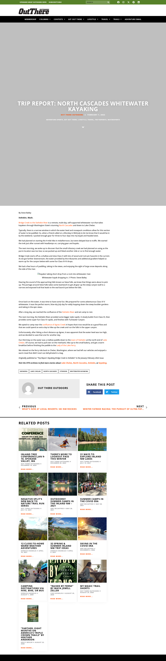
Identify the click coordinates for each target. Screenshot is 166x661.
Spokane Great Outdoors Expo (33, 2)
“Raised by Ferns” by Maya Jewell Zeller (61, 588)
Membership (30, 19)
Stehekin (91, 363)
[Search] (108, 2)
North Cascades (66, 225)
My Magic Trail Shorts (90, 587)
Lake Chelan (66, 363)
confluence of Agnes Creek (53, 324)
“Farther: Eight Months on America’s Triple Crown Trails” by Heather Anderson (32, 634)
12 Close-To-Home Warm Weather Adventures (32, 546)
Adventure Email (133, 19)
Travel (104, 19)
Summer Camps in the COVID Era (91, 500)
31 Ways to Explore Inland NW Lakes (90, 456)
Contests (58, 19)
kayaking (103, 363)
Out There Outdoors (72, 115)
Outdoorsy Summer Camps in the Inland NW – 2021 (62, 502)
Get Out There (75, 19)
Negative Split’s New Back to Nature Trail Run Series (32, 502)
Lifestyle (91, 19)
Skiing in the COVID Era (88, 544)
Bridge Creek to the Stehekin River (33, 222)
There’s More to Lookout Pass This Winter (61, 456)
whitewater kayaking (79, 371)
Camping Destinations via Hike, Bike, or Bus (32, 588)
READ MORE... (27, 469)
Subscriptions (55, 2)
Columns (43, 19)
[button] (94, 391)
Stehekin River (68, 312)
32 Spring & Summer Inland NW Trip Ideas (60, 546)
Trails (116, 19)
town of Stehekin (78, 340)
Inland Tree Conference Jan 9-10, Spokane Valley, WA (33, 458)
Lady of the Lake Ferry (65, 345)
